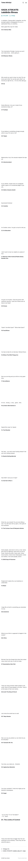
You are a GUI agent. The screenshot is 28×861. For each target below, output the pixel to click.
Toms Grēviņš (6, 2)
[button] (23, 2)
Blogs (13, 15)
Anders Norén (24, 858)
